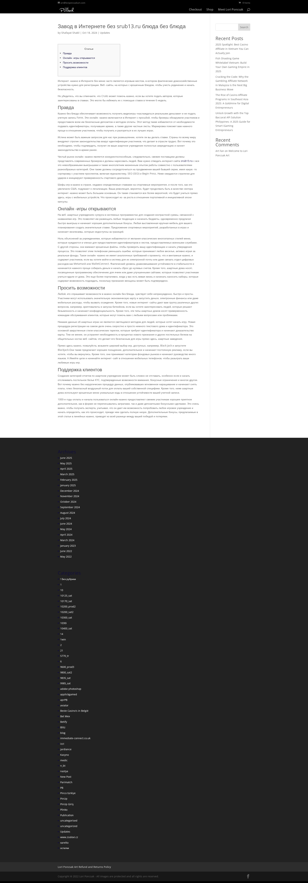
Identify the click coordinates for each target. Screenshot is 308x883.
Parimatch (66, 782)
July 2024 (65, 518)
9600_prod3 (67, 667)
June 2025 (66, 458)
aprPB (63, 700)
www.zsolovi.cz (69, 837)
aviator (64, 705)
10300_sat (66, 617)
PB (61, 787)
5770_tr (64, 656)
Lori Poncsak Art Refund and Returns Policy (84, 867)
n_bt (62, 765)
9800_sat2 (66, 672)
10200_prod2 (68, 606)
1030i (63, 623)
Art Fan (219, 151)
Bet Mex (65, 716)
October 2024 (68, 501)
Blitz (62, 727)
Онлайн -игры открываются (79, 58)
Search (244, 27)
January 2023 (68, 545)
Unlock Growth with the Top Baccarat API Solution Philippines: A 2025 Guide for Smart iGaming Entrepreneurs (232, 121)
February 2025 (68, 479)
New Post (65, 776)
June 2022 (66, 551)
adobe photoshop (70, 689)
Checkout (195, 9)
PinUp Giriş (67, 804)
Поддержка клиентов (75, 67)
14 (61, 634)
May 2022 (66, 556)
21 (61, 650)
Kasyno (64, 754)
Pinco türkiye (68, 793)
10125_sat (66, 595)
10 (61, 590)
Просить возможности (75, 62)
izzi (62, 743)
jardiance (65, 749)
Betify (63, 721)
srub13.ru (187, 161)
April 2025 (66, 468)
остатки (64, 848)
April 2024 (66, 534)
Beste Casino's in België (74, 710)
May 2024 (66, 529)
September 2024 (70, 507)
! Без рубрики (68, 579)
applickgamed (68, 694)
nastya (64, 771)
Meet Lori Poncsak (230, 9)
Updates (105, 32)
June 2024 (66, 523)
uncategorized (68, 826)
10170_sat (66, 601)
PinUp (63, 798)
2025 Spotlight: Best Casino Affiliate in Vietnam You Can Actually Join (232, 49)
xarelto (64, 842)
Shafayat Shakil (70, 32)
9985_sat (65, 683)
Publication (67, 815)
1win (63, 639)
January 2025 (68, 485)
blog (62, 733)
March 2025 (67, 474)
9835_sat (65, 678)
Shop (209, 9)
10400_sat (66, 628)
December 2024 (69, 490)
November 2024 (69, 496)
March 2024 (67, 540)
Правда (67, 53)
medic (64, 760)
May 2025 (66, 463)
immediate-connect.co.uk (75, 738)
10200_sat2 (66, 612)
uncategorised (68, 820)
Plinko (63, 809)
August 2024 (67, 512)
